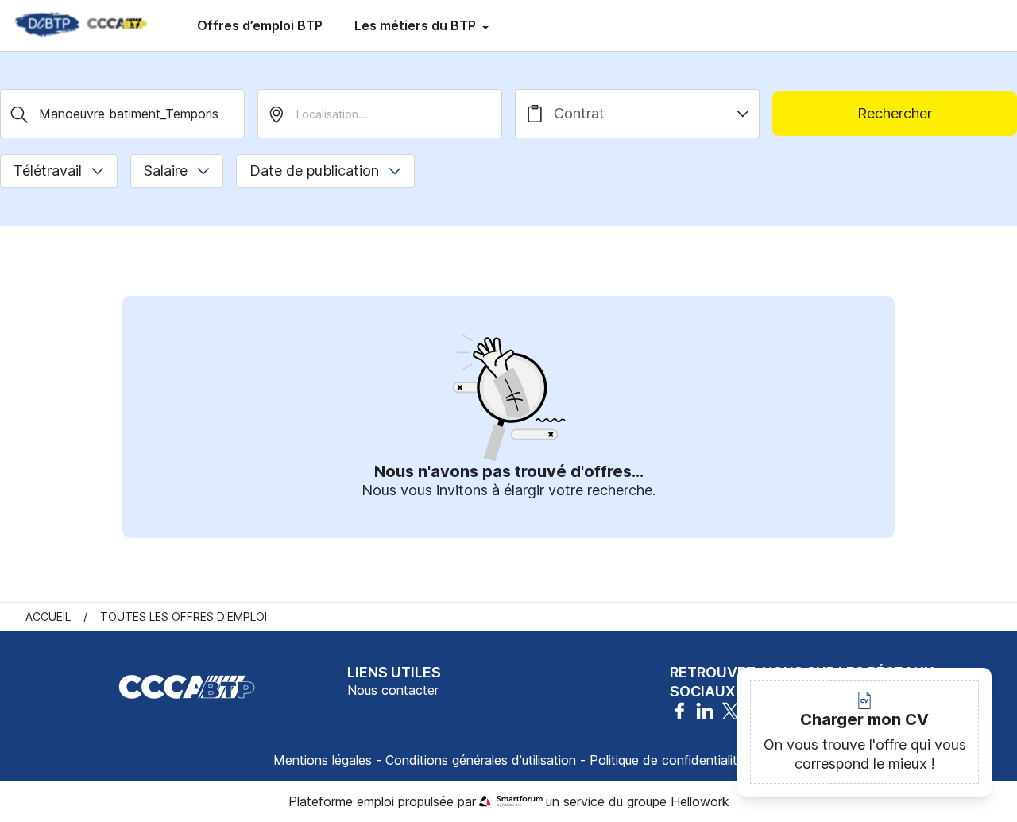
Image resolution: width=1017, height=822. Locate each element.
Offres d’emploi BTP (260, 25)
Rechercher (894, 113)
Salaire (166, 170)
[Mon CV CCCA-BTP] (79, 25)
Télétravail (48, 170)
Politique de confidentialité (667, 760)
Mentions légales (322, 760)
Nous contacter (393, 690)
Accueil (48, 616)
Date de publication (314, 170)
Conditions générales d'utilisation (480, 760)
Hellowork (700, 801)
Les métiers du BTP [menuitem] (416, 25)
